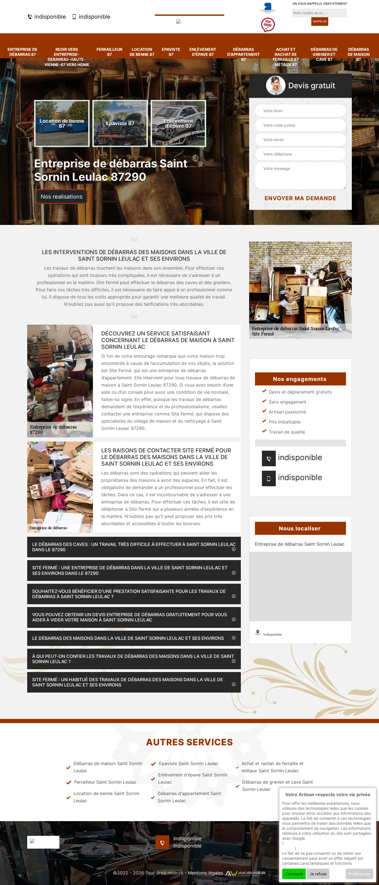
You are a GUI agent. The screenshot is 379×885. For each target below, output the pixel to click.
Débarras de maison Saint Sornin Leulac (108, 767)
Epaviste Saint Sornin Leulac (189, 763)
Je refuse (318, 873)
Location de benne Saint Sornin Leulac (106, 797)
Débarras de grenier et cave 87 (324, 54)
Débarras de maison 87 (359, 54)
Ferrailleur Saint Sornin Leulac (105, 782)
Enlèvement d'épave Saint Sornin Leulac (192, 778)
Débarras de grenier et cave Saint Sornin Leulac (277, 785)
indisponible (49, 16)
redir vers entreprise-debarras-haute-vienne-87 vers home (66, 57)
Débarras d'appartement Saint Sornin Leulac (189, 797)
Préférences (359, 873)
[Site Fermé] (189, 22)
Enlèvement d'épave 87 (203, 52)
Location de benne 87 (142, 52)
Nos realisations (61, 196)
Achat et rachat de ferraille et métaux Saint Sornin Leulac (273, 767)
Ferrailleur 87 (109, 52)
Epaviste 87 (171, 52)
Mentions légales (205, 873)
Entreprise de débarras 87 (22, 52)
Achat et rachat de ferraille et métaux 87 (286, 57)
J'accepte (294, 873)
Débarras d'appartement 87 (243, 54)
